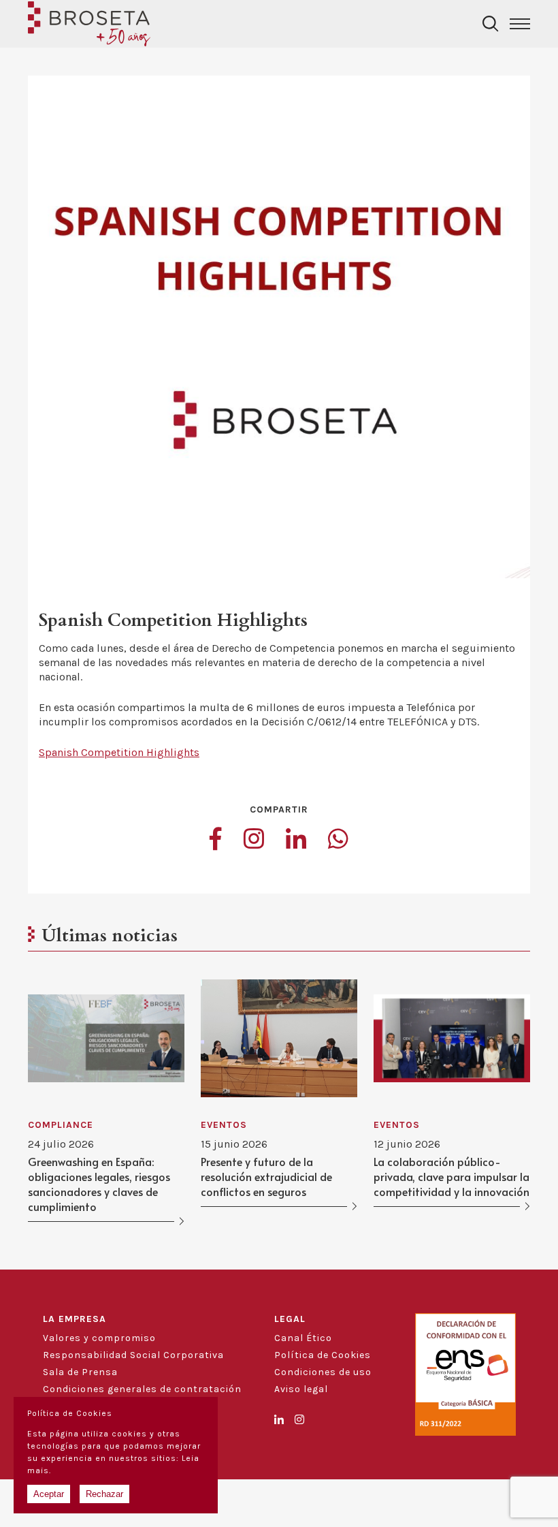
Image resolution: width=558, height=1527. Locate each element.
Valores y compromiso (99, 1338)
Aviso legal (301, 1389)
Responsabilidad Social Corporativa (133, 1355)
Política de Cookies (322, 1355)
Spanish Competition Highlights (119, 752)
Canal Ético (303, 1338)
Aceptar (48, 1494)
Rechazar (104, 1494)
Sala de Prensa (80, 1372)
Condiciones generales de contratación (142, 1389)
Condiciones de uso (323, 1372)
